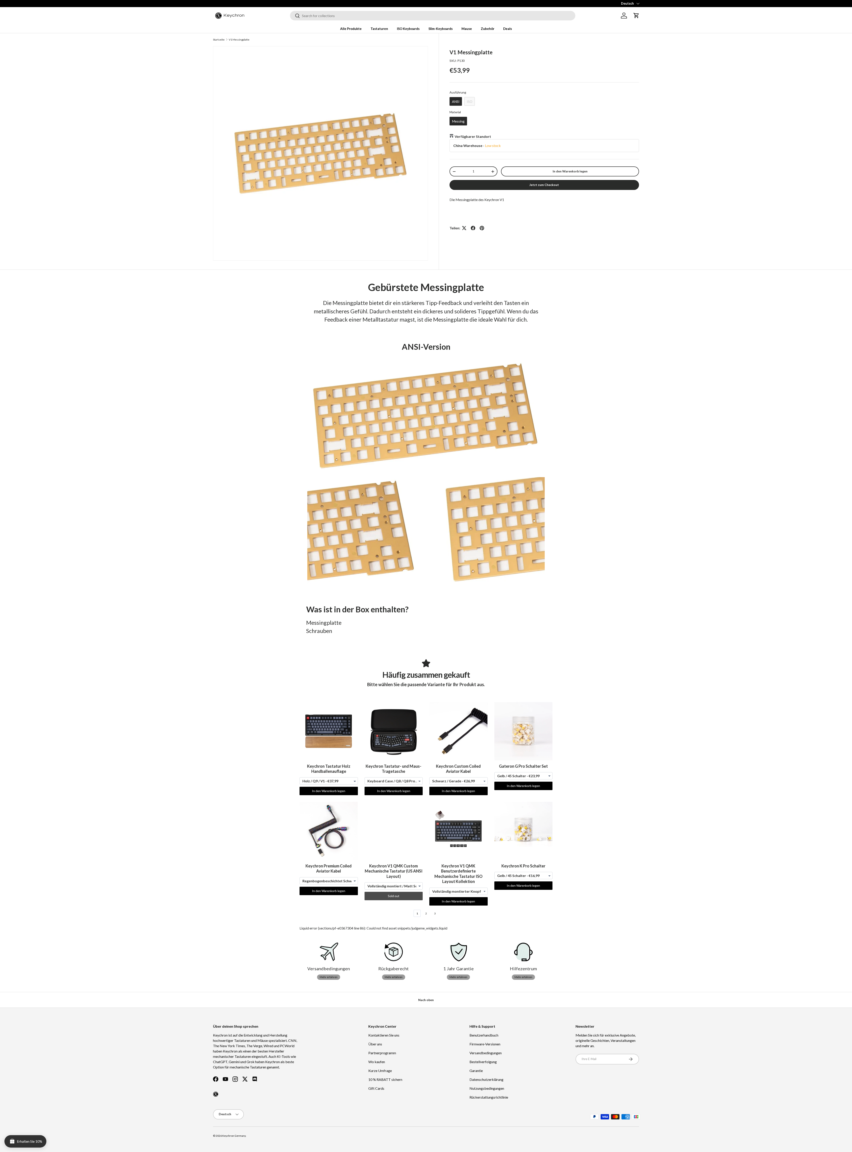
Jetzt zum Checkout (544, 185)
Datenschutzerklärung (486, 1079)
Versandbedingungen (485, 1053)
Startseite (219, 39)
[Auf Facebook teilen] (473, 228)
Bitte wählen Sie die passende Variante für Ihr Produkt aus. (426, 684)
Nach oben (426, 1000)
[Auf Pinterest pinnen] (481, 228)
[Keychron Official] (216, 1094)
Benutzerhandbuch (483, 1035)
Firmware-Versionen (484, 1044)
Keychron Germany (234, 1135)
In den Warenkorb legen (570, 171)
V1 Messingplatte (239, 39)
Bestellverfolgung (483, 1062)
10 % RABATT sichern (385, 1079)
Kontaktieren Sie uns (383, 1035)
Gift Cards (376, 1088)
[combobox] (432, 15)
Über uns (375, 1044)
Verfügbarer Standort (473, 136)
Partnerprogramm (382, 1053)
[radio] (456, 101)
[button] (636, 15)
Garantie (476, 1070)
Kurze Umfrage (380, 1070)
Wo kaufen (376, 1062)
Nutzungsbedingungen (486, 1088)
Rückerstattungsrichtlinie (488, 1097)
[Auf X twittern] (464, 228)
